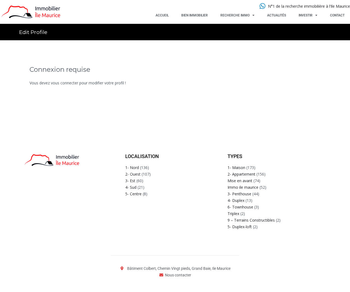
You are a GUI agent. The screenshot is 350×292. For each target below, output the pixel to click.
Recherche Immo (235, 15)
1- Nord (132, 167)
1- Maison (236, 167)
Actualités (276, 15)
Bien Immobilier (194, 15)
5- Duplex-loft (240, 226)
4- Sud (130, 187)
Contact (337, 15)
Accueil (162, 15)
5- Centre (133, 193)
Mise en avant (240, 180)
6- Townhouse (240, 207)
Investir (306, 15)
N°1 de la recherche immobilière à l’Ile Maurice (309, 6)
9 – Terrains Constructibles (251, 220)
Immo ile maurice (243, 187)
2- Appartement (241, 174)
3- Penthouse (239, 193)
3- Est (130, 180)
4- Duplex (236, 200)
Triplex (233, 213)
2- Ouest (133, 174)
